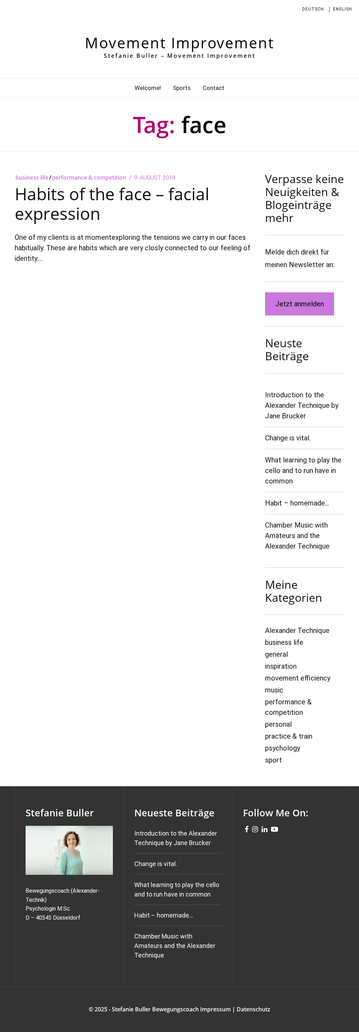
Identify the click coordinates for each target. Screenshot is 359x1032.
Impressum (215, 1009)
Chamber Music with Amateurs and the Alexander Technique (297, 535)
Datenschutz (253, 1009)
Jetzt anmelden (299, 304)
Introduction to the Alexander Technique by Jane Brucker (301, 405)
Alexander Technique (297, 630)
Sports (182, 87)
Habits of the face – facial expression (112, 203)
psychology (282, 748)
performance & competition (89, 177)
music (274, 690)
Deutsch (313, 9)
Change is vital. (288, 438)
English (342, 9)
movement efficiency (297, 678)
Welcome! (148, 87)
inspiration (281, 666)
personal (278, 724)
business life (31, 177)
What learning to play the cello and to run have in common (303, 470)
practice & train (288, 736)
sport (273, 760)
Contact (213, 87)
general (276, 654)
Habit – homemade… (297, 503)
